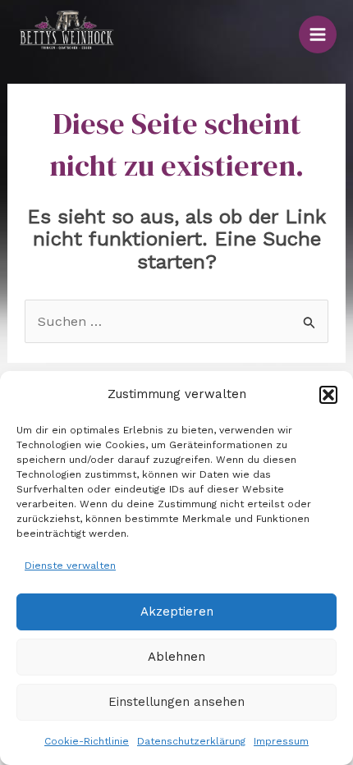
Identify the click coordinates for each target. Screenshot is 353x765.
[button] (328, 395)
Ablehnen (176, 656)
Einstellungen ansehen (176, 701)
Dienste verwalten (70, 565)
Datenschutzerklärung (191, 741)
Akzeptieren (176, 611)
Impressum (281, 741)
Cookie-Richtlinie (86, 741)
